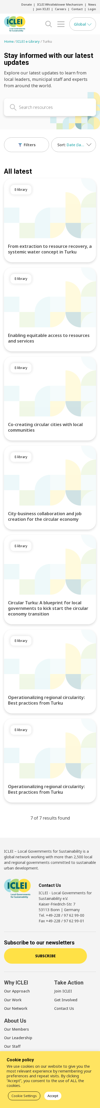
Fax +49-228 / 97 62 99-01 (61, 920)
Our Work (13, 999)
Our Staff (12, 1046)
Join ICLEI (43, 9)
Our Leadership (18, 1037)
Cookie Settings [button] (24, 1095)
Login (92, 9)
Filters (29, 144)
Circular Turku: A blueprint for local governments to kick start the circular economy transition (48, 608)
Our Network (15, 1008)
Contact (77, 9)
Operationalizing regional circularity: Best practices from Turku (46, 700)
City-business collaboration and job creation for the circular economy (45, 516)
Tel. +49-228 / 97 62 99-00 (61, 915)
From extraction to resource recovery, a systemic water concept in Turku (50, 249)
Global (80, 24)
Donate (26, 4)
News (92, 4)
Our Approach (17, 991)
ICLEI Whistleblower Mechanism (60, 4)
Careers (60, 9)
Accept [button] (52, 1095)
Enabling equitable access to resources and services (49, 338)
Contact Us (64, 1008)
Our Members (16, 1029)
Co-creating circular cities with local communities (45, 427)
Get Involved (65, 999)
